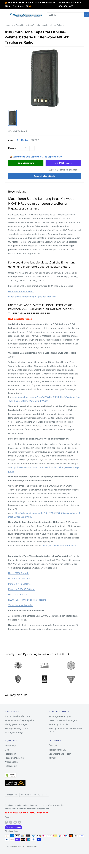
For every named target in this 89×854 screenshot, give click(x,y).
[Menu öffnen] (6, 15)
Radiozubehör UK (57, 750)
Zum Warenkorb (26, 163)
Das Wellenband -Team (60, 754)
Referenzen (10, 754)
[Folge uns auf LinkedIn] (19, 822)
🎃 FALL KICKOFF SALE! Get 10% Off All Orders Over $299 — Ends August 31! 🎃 (30, 4)
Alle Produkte (18, 25)
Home (7, 25)
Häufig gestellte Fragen (16, 724)
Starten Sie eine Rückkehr (17, 716)
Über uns (53, 745)
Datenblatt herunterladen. (21, 291)
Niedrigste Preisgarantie (16, 728)
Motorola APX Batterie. (19, 578)
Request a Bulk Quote (44, 176)
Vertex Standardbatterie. (20, 605)
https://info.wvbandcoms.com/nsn (59, 545)
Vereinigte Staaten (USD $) (32, 795)
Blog (7, 750)
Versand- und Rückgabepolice (19, 720)
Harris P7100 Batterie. (18, 573)
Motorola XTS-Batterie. (19, 584)
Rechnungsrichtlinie (58, 724)
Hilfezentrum (11, 766)
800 (33, 812)
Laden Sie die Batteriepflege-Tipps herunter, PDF (32, 296)
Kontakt (52, 758)
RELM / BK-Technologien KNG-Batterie (27, 600)
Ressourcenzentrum (14, 758)
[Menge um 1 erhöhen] (32, 148)
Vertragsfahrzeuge (14, 732)
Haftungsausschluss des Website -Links (65, 730)
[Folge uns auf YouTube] (15, 822)
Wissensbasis (11, 762)
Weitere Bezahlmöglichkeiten (63, 170)
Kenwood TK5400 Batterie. (21, 589)
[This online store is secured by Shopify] (10, 774)
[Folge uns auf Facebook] (6, 822)
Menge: (12, 148)
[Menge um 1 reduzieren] (19, 148)
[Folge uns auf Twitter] (10, 822)
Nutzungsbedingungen (60, 716)
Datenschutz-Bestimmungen (63, 720)
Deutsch (9, 795)
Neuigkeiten (10, 745)
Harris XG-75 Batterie (18, 594)
